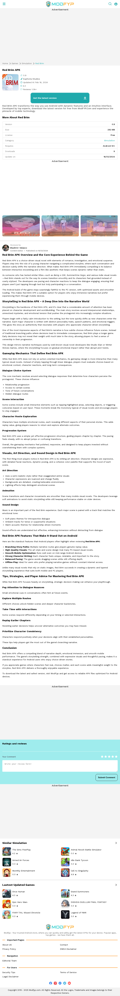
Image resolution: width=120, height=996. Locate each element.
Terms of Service (68, 972)
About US (7, 945)
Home (5, 63)
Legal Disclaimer (10, 976)
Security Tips (8, 972)
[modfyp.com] (60, 4)
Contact (64, 945)
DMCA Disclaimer (68, 949)
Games (15, 63)
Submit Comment (106, 777)
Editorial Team (9, 960)
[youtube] (69, 983)
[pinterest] (55, 983)
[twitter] (60, 983)
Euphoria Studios (31, 79)
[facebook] (50, 983)
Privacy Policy (9, 949)
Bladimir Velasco (18, 248)
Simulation (27, 63)
